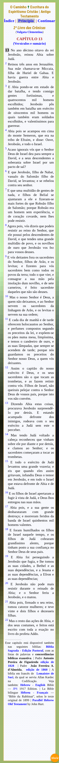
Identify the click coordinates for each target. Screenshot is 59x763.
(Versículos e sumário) (29, 43)
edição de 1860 (37, 669)
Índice (9, 21)
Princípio (26, 21)
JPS (15, 688)
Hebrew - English (32, 685)
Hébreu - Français (34, 692)
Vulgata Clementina (30, 32)
